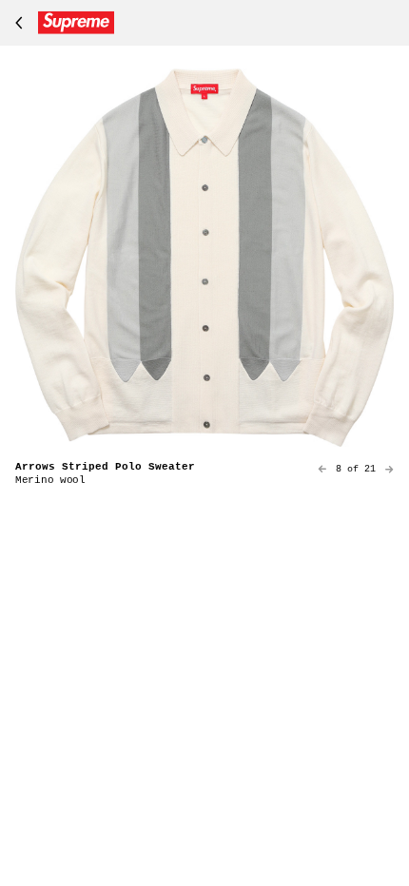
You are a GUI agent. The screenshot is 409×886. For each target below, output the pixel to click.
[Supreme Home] (61, 23)
